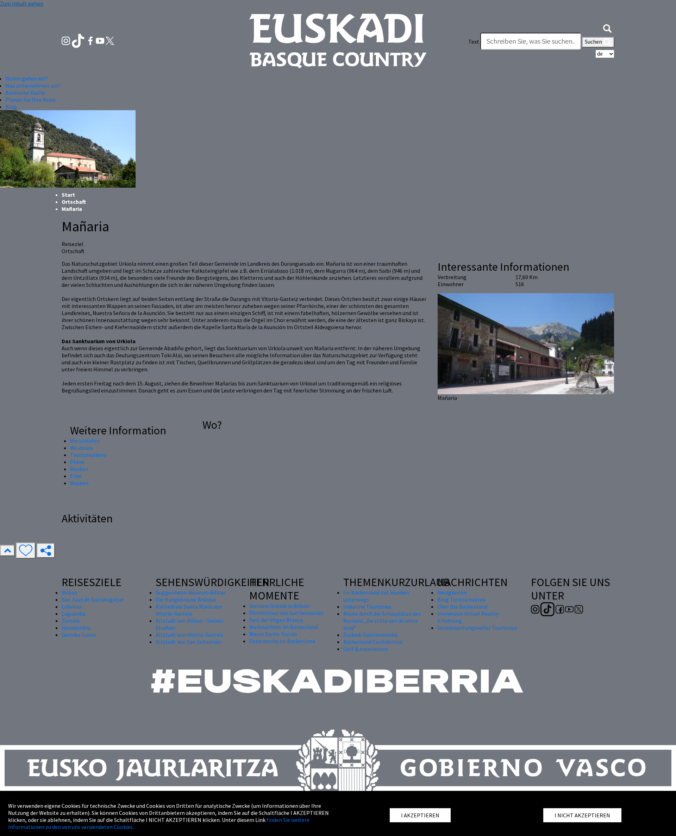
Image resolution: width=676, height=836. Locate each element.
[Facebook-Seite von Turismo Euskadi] (91, 40)
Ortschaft (74, 201)
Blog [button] (11, 106)
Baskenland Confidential (373, 641)
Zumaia (71, 620)
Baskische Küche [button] (25, 92)
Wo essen (81, 447)
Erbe (75, 475)
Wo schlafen (85, 440)
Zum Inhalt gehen (21, 3)
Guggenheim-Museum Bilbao (191, 592)
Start (68, 194)
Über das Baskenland (462, 606)
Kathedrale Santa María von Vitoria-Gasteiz (189, 610)
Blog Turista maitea (461, 599)
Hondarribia (76, 627)
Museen (79, 482)
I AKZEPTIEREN (420, 815)
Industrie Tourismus (367, 606)
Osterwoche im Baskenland (282, 641)
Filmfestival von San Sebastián (286, 612)
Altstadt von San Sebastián (188, 641)
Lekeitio (71, 606)
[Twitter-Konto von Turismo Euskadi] (110, 40)
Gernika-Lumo (79, 634)
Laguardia (73, 613)
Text (473, 41)
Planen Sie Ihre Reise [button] (30, 99)
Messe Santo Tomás (273, 633)
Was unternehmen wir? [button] (33, 85)
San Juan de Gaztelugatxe (93, 599)
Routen (79, 468)
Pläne (77, 461)
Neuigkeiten (452, 592)
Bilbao (69, 592)
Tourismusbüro (88, 454)
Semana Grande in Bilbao (279, 605)
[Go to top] (7, 550)
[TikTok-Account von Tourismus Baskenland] (78, 40)
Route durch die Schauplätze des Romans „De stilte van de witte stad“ (382, 620)
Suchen (594, 41)
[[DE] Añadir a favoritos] (26, 550)
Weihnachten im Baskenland (283, 626)
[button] (607, 27)
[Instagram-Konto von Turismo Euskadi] (66, 40)
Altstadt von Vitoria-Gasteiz (190, 634)
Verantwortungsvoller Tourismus (477, 627)
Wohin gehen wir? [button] (26, 78)
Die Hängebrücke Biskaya (186, 599)
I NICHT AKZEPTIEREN (582, 815)
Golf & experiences (365, 648)
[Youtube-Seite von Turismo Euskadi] (101, 40)
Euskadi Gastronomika (370, 634)
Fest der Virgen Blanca (276, 619)
